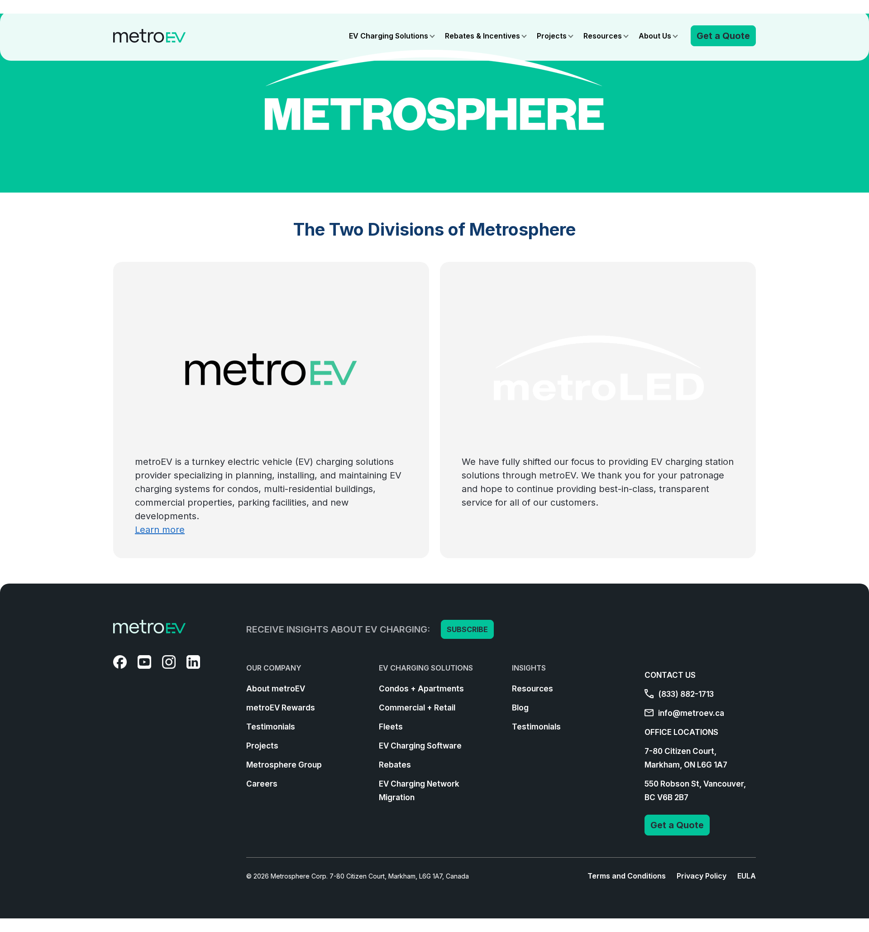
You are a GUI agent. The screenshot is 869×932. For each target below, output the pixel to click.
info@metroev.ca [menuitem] (690, 713)
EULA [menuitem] (746, 875)
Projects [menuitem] (262, 745)
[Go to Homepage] (149, 36)
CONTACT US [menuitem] (670, 675)
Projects (552, 35)
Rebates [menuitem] (395, 764)
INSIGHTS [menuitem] (529, 667)
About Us (655, 35)
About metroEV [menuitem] (275, 688)
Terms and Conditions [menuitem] (626, 875)
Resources (602, 35)
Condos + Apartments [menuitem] (421, 688)
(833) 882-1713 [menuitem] (685, 694)
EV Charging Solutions (388, 35)
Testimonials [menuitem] (270, 726)
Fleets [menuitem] (391, 726)
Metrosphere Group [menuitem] (284, 764)
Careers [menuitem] (261, 783)
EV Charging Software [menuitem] (420, 745)
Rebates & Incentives (482, 35)
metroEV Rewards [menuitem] (280, 707)
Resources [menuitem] (532, 688)
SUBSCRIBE (467, 629)
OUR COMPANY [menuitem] (273, 667)
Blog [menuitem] (520, 707)
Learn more (160, 529)
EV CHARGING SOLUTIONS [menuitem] (426, 667)
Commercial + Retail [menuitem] (417, 707)
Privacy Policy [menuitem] (701, 875)
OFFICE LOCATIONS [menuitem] (681, 732)
